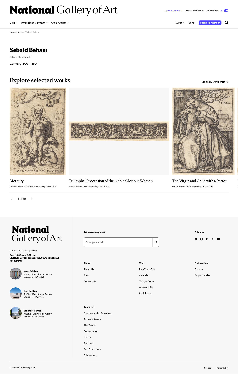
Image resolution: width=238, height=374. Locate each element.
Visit (12, 23)
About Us (89, 269)
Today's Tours (146, 281)
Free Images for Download (98, 313)
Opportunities (202, 275)
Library (87, 337)
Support (180, 22)
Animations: (214, 10)
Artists (20, 32)
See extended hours (194, 10)
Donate (199, 269)
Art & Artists (58, 23)
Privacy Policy (222, 368)
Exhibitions (145, 293)
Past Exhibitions (92, 349)
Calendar (144, 275)
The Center (90, 325)
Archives (88, 343)
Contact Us (90, 281)
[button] (12, 199)
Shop (191, 22)
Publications (90, 355)
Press (86, 275)
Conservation (91, 331)
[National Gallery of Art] (36, 233)
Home (13, 32)
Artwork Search (92, 319)
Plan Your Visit (147, 269)
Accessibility (146, 287)
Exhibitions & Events (33, 23)
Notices (207, 368)
